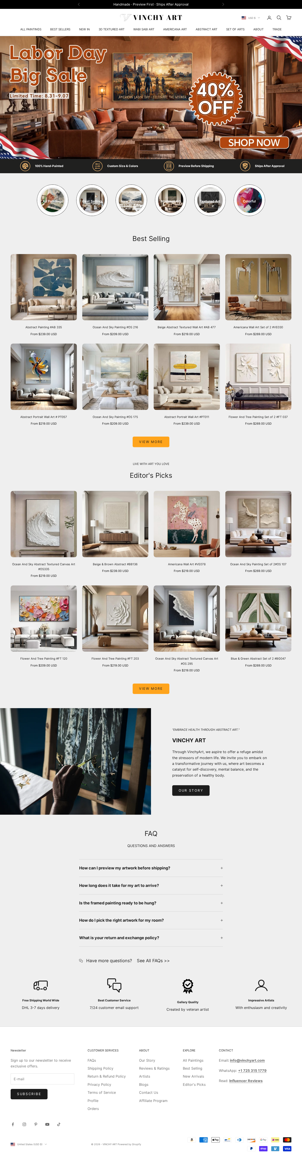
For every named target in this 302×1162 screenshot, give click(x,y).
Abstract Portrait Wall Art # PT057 (43, 417)
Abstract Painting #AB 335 (43, 327)
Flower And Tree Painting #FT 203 (115, 658)
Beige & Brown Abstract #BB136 (115, 564)
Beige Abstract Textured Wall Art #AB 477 (187, 327)
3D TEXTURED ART (111, 29)
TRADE (277, 29)
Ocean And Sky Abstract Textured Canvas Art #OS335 (43, 566)
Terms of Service (102, 1092)
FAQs (92, 1060)
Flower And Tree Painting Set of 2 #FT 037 (258, 417)
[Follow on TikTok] (59, 1124)
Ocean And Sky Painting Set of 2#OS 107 (258, 564)
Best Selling (192, 1068)
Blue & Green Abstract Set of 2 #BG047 (258, 658)
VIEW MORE (151, 688)
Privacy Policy (99, 1084)
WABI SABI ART (143, 29)
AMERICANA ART (175, 29)
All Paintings (193, 1060)
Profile (93, 1100)
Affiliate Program (153, 1100)
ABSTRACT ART (206, 29)
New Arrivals (193, 1076)
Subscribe (29, 1094)
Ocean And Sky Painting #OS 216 (115, 327)
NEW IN (84, 29)
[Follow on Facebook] (13, 1124)
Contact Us (148, 1092)
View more (151, 442)
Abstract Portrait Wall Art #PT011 (186, 417)
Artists (144, 1076)
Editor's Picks (194, 1084)
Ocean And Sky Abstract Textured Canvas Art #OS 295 (186, 661)
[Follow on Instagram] (24, 1124)
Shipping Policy (100, 1068)
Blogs (143, 1084)
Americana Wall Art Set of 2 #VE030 (258, 327)
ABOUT (258, 29)
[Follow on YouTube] (47, 1124)
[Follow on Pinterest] (36, 1124)
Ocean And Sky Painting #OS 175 (115, 417)
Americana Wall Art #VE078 (187, 564)
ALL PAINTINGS (30, 29)
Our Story (191, 790)
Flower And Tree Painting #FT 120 (43, 658)
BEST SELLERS (60, 29)
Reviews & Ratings (154, 1068)
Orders (93, 1108)
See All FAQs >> (153, 960)
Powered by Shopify (129, 1144)
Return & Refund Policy (107, 1076)
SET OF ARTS (235, 29)
